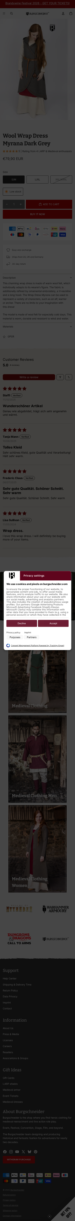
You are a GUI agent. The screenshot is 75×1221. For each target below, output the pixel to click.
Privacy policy (13, 632)
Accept (53, 623)
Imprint (27, 632)
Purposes (15, 637)
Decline (22, 623)
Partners (31, 637)
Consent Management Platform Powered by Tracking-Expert (37, 645)
